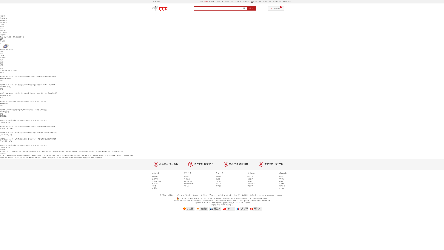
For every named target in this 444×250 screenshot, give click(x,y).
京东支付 (224, 205)
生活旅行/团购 (156, 181)
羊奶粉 (2, 158)
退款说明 (250, 181)
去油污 (2, 55)
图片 (36, 158)
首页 (1, 37)
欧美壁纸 (51, 158)
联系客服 (155, 188)
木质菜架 (31, 158)
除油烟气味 (82, 151)
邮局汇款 (218, 183)
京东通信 (282, 186)
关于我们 (163, 195)
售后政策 (250, 176)
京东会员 (238, 2)
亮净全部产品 (34, 151)
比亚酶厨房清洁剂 (15, 151)
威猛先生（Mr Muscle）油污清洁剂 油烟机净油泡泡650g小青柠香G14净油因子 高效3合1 (27, 85)
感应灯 (56, 158)
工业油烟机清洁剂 (45, 151)
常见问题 (155, 183)
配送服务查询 (188, 181)
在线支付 (218, 179)
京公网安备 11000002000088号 (189, 198)
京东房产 (15, 158)
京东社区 (237, 195)
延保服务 (282, 181)
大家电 (154, 186)
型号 (39, 158)
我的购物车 (276, 8)
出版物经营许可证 (208, 201)
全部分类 (3, 16)
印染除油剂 (90, 151)
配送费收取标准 (189, 183)
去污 (1, 53)
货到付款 (218, 176)
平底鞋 (93, 158)
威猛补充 (99, 151)
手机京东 (256, 2)
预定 (85, 158)
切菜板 (10, 158)
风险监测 (245, 195)
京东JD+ (282, 188)
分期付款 (218, 181)
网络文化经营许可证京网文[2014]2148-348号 (230, 201)
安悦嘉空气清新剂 (58, 151)
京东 (167, 9)
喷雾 (1, 66)
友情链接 (220, 195)
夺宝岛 (281, 176)
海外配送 (186, 186)
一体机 (2, 24)
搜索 (251, 8)
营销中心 (204, 195)
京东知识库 (3, 18)
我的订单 (220, 2)
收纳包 (2, 26)
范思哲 (64, 158)
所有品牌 (3, 41)
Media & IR (280, 195)
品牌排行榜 (3, 20)
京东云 (230, 205)
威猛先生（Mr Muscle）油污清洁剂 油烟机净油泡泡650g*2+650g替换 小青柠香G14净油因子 (28, 93)
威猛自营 (25, 151)
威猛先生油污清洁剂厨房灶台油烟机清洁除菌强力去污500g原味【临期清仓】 (24, 101)
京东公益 (261, 195)
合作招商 (187, 195)
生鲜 (76, 158)
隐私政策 (253, 195)
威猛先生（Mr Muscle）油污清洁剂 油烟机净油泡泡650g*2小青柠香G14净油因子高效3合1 (28, 76)
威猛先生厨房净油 (71, 151)
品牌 (6, 158)
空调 (88, 158)
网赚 (60, 158)
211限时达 (187, 179)
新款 (24, 158)
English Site (270, 195)
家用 (1, 60)
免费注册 (212, 2)
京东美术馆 (3, 33)
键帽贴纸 (3, 30)
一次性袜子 (44, 158)
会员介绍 (155, 179)
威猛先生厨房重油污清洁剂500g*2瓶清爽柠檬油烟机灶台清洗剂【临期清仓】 (24, 110)
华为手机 (72, 158)
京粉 (27, 158)
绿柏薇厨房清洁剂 (117, 151)
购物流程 (155, 176)
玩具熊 (20, 158)
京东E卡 (281, 183)
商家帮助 (196, 195)
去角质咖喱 (98, 158)
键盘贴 (2, 28)
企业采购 (246, 2)
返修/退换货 (251, 183)
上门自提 (186, 176)
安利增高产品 (4, 151)
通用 (1, 62)
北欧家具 (81, 158)
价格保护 (250, 179)
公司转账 (218, 186)
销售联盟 (228, 195)
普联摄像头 (3, 22)
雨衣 (67, 158)
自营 (1, 80)
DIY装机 (281, 179)
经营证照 (247, 203)
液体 (1, 68)
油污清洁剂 (7, 37)
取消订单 (250, 186)
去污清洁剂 (106, 151)
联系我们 (171, 195)
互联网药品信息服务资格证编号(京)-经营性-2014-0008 (231, 198)
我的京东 (228, 2)
